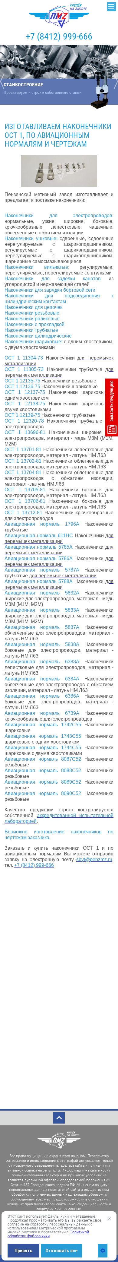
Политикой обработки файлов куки (48, 1234)
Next (114, 81)
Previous (4, 81)
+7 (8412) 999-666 (59, 36)
